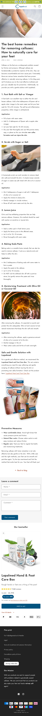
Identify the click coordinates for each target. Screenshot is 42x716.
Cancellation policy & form (12, 654)
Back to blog (22, 470)
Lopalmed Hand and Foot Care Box (17, 373)
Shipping (7, 659)
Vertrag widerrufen (11, 663)
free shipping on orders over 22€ (19, 600)
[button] (2, 6)
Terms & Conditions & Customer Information (18, 645)
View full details (7, 612)
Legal (5, 640)
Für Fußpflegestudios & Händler (14, 636)
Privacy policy (8, 650)
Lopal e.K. (23, 710)
